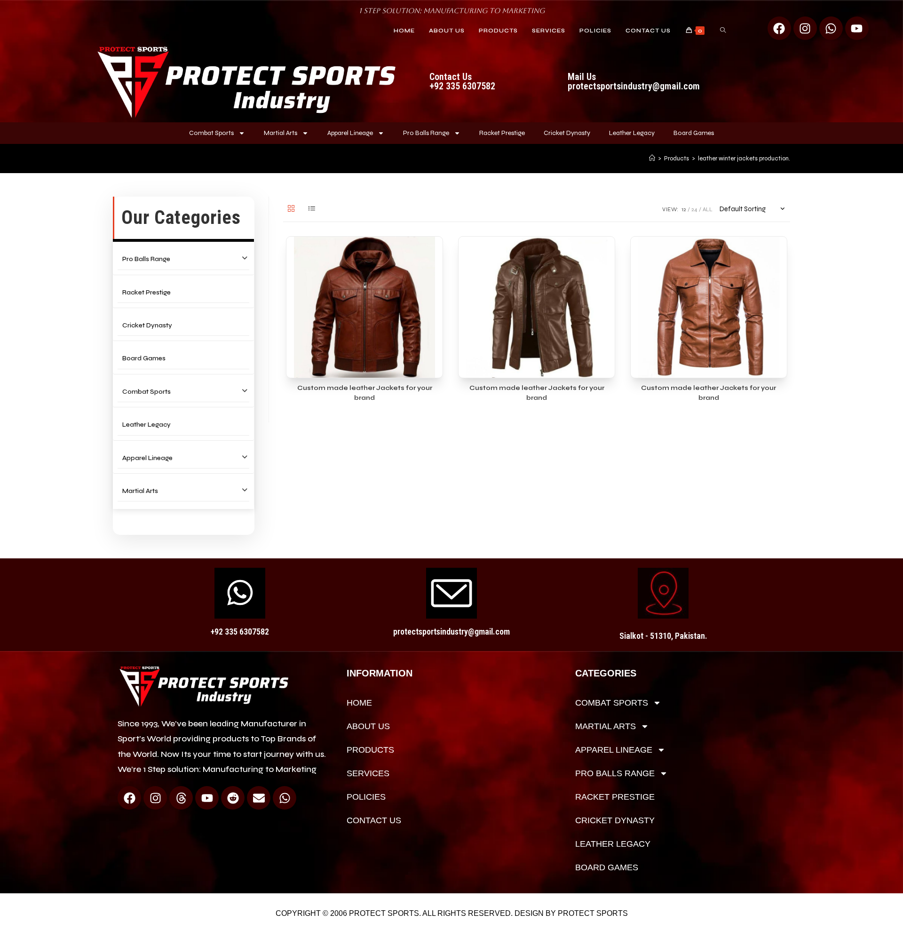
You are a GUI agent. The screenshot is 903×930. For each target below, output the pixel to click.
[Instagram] (805, 28)
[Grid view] (291, 209)
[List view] (312, 209)
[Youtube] (857, 28)
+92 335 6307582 (240, 631)
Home (359, 702)
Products (370, 750)
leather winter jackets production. (744, 158)
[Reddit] (233, 798)
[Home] (652, 158)
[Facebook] (779, 28)
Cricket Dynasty (567, 133)
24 (694, 209)
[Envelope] (258, 798)
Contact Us (374, 820)
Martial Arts (280, 133)
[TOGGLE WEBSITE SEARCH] (723, 30)
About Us (368, 726)
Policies (366, 797)
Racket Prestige (502, 133)
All (708, 209)
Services (368, 773)
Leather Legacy (632, 133)
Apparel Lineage (350, 133)
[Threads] (181, 798)
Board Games (693, 133)
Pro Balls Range (426, 133)
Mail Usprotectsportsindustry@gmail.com (634, 81)
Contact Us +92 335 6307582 (462, 81)
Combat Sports (211, 133)
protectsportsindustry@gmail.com (451, 631)
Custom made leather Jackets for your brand (364, 393)
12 (683, 209)
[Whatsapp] (831, 28)
